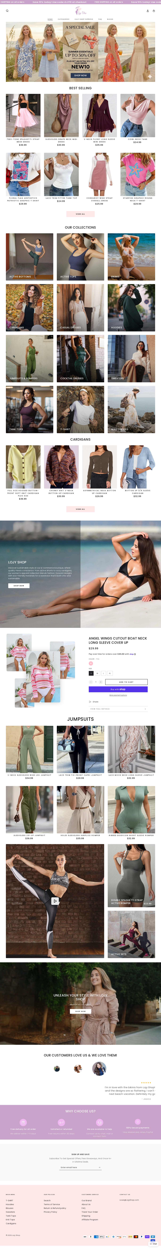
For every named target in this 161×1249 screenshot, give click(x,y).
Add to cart (126, 682)
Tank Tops (11, 1219)
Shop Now (19, 586)
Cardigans (11, 1226)
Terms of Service (52, 1207)
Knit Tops (10, 1223)
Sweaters (10, 1215)
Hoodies (10, 1207)
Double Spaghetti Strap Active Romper (127, 902)
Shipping (86, 1219)
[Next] (117, 1068)
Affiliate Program (90, 1223)
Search (47, 1203)
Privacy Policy (50, 1215)
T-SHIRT (9, 1203)
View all (80, 214)
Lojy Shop (16, 1239)
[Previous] (43, 1068)
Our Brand (86, 1203)
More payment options (118, 695)
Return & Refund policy (55, 1211)
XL (110, 673)
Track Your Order (90, 1215)
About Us (86, 1207)
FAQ (83, 1211)
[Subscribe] (100, 1170)
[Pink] (91, 663)
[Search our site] (7, 10)
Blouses (9, 1211)
